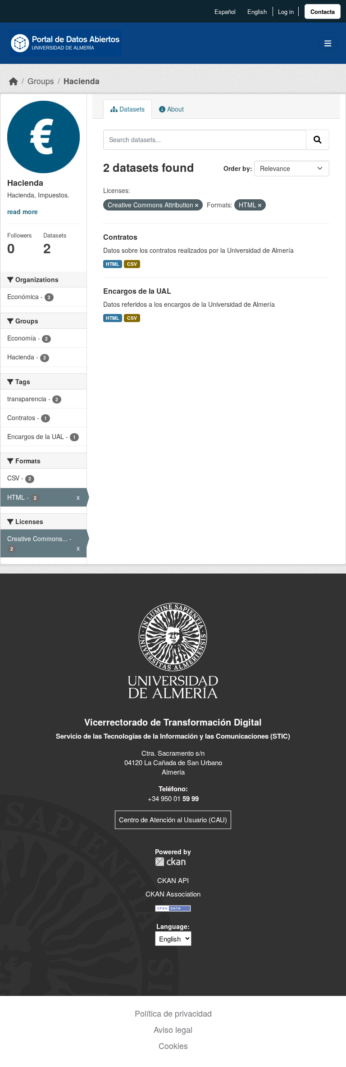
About (174, 108)
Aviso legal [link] (173, 1029)
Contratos (120, 237)
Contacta (322, 11)
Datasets (131, 108)
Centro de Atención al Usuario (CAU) (173, 819)
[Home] (13, 80)
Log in (286, 11)
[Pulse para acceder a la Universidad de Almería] (173, 650)
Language (171, 926)
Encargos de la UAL (137, 291)
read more (22, 211)
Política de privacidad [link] (173, 1013)
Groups (40, 80)
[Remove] (196, 205)
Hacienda (82, 80)
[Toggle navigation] (328, 43)
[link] (323, 11)
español (225, 11)
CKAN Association (173, 893)
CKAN (170, 861)
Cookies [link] (173, 1045)
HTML (112, 263)
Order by (236, 168)
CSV (132, 263)
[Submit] (317, 139)
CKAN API (173, 880)
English (257, 11)
